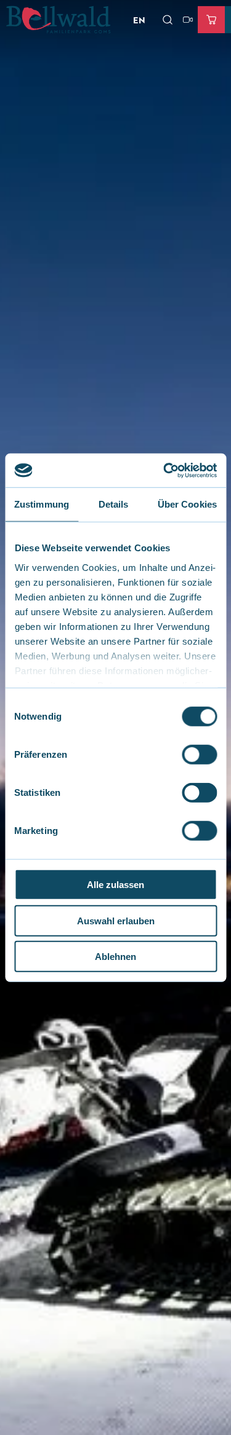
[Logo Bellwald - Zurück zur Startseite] (58, 19)
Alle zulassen (115, 884)
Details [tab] (114, 504)
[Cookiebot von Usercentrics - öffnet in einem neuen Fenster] (164, 470)
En (139, 19)
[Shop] (211, 19)
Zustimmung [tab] (41, 504)
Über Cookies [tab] (187, 504)
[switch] (199, 755)
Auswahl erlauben (116, 920)
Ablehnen (115, 956)
